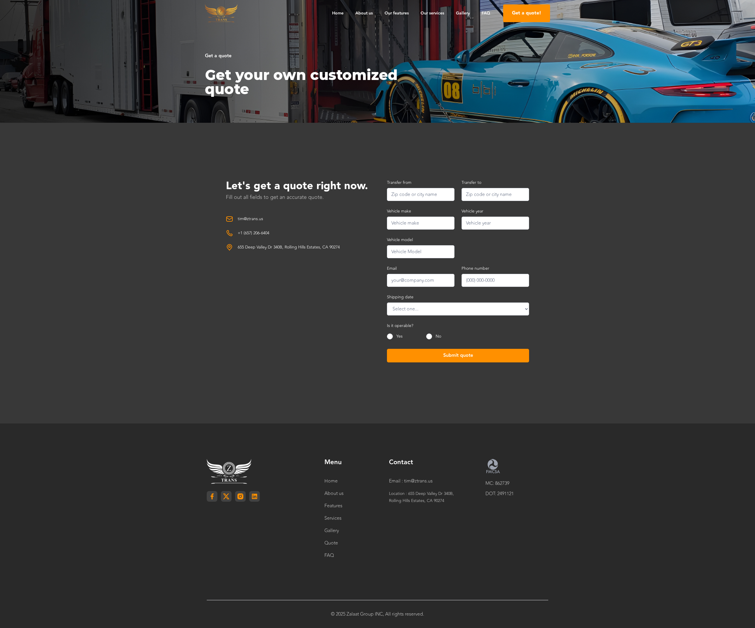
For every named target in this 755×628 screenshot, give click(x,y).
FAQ (486, 13)
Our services (432, 13)
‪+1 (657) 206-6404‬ (253, 233)
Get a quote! (526, 13)
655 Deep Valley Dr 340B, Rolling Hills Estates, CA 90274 (289, 247)
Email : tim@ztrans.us (411, 481)
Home (338, 13)
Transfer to (471, 182)
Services (333, 518)
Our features (397, 13)
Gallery (463, 13)
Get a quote (218, 56)
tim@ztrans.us (250, 219)
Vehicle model (400, 240)
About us (364, 13)
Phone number (475, 268)
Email (392, 268)
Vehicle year (472, 211)
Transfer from (399, 182)
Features (333, 505)
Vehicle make (399, 211)
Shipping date (400, 297)
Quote (331, 543)
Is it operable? (400, 326)
